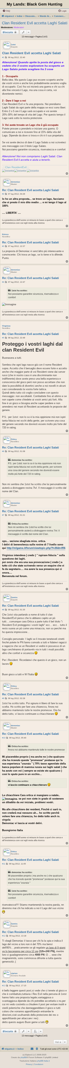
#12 (4, 936)
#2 (3, 194)
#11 (3, 864)
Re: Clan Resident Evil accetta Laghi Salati (30, 190)
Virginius (6, 326)
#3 (3, 246)
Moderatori (19, 27)
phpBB (24, 1057)
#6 (3, 451)
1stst (13, 44)
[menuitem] (6, 11)
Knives (5, 234)
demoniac (15, 182)
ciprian (14, 973)
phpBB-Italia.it (43, 1061)
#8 (3, 610)
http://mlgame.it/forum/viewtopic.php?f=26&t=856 (36, 548)
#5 (3, 338)
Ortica (14, 439)
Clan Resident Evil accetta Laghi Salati (34, 23)
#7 (3, 515)
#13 (4, 986)
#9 (3, 698)
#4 (3, 282)
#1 (3, 57)
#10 (4, 738)
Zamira (14, 597)
